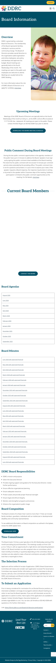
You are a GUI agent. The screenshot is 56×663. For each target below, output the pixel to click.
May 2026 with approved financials (13, 365)
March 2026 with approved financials (14, 375)
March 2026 (6, 316)
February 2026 (7, 321)
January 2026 (6, 326)
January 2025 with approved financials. (14, 436)
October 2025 (7, 336)
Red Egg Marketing (21, 660)
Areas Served (47, 633)
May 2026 (5, 305)
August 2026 (6, 295)
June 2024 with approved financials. (13, 462)
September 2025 (8, 341)
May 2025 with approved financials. (13, 416)
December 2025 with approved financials (15, 390)
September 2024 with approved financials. (15, 452)
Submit (53, 625)
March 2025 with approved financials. (14, 426)
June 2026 (6, 300)
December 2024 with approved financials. (15, 441)
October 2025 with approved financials (14, 395)
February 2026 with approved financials (14, 380)
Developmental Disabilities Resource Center (7, 621)
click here (18, 88)
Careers (45, 630)
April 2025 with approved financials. (13, 421)
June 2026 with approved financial (13, 359)
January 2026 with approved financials (14, 385)
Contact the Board (28, 274)
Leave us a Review (48, 636)
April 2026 (6, 311)
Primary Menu (50, 8)
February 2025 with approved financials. (15, 431)
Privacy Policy (32, 660)
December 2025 (7, 331)
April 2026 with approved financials (13, 370)
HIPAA (45, 642)
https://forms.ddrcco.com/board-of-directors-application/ (24, 608)
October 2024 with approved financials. (14, 447)
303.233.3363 (36, 619)
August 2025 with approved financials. (14, 406)
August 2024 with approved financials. (14, 457)
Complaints (46, 648)
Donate (50, 2)
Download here (10, 531)
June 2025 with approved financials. (13, 411)
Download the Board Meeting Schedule (28, 131)
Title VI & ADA (47, 645)
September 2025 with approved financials (15, 400)
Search (54, 8)
